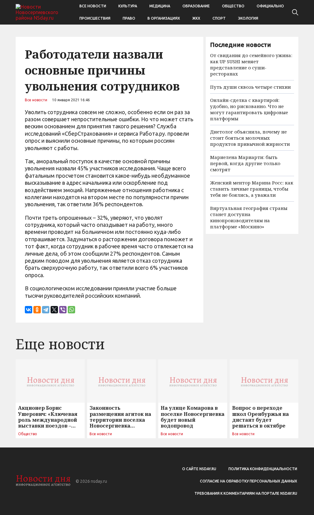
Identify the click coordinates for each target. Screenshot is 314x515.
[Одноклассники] (37, 309)
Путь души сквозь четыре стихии (250, 87)
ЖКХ (196, 18)
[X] (54, 309)
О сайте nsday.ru (199, 469)
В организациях (163, 18)
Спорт (219, 18)
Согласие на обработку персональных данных (248, 481)
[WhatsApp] (71, 309)
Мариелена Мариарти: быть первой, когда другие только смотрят (245, 163)
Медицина (159, 6)
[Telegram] (45, 309)
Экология (248, 18)
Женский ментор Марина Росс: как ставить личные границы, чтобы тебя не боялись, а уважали (251, 189)
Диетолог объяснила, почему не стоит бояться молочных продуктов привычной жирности (250, 138)
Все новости (92, 6)
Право (129, 18)
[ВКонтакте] (28, 309)
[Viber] (63, 309)
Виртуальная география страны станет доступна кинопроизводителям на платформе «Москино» (248, 217)
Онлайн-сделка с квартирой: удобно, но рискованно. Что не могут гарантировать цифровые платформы (249, 109)
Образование (196, 6)
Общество (233, 6)
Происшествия (94, 18)
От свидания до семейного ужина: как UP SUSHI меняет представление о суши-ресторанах (251, 64)
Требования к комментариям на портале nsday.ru (245, 493)
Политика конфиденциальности (262, 469)
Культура (127, 6)
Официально (270, 6)
